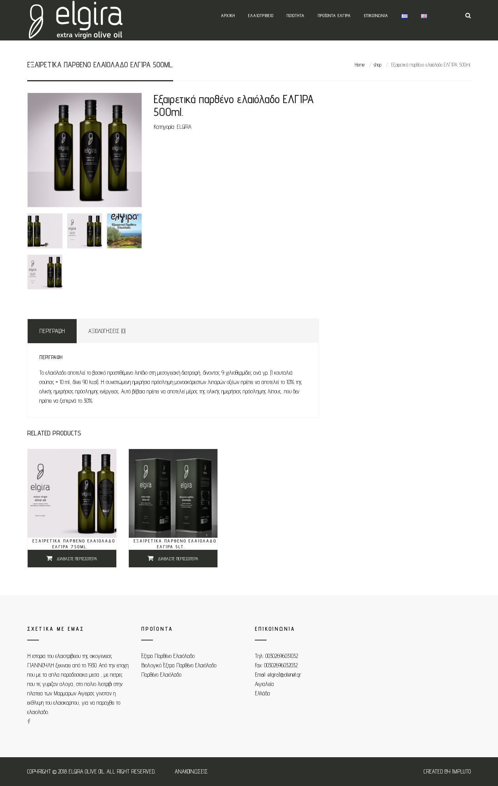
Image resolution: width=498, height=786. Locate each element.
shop (377, 64)
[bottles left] (45, 231)
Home (360, 64)
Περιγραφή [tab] (52, 331)
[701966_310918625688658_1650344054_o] (124, 231)
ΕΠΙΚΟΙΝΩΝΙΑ (376, 15)
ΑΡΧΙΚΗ (228, 15)
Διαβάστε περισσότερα (77, 558)
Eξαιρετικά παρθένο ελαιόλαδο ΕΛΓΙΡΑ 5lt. (174, 543)
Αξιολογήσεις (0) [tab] (107, 331)
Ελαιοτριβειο (261, 15)
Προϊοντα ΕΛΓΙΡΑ (334, 15)
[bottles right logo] (84, 231)
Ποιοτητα (296, 15)
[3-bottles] (84, 150)
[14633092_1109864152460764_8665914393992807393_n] (45, 272)
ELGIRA (184, 126)
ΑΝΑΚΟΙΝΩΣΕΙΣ (191, 771)
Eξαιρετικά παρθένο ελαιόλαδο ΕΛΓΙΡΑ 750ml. (73, 543)
